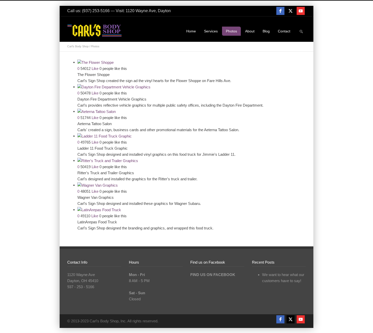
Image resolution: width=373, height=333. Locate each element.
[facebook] (280, 11)
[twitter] (290, 11)
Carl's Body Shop (78, 46)
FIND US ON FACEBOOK (212, 274)
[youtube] (301, 11)
